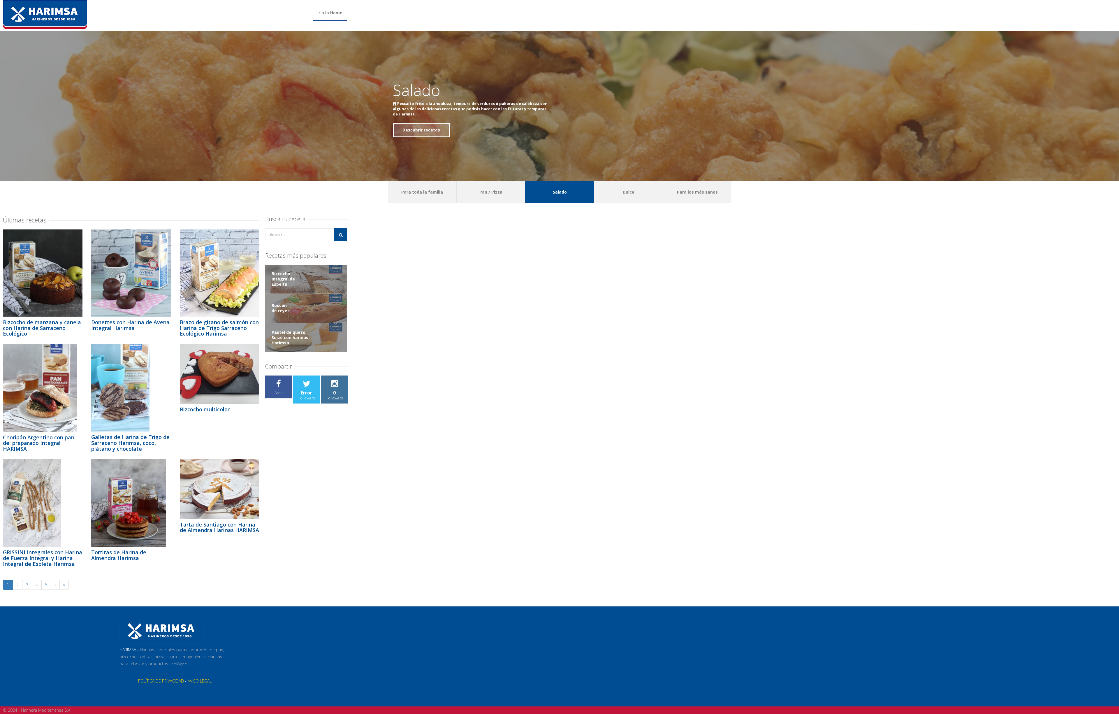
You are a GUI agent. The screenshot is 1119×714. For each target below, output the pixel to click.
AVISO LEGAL (200, 681)
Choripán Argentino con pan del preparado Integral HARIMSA (38, 443)
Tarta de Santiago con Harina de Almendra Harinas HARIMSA (219, 527)
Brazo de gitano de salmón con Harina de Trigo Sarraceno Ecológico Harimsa (219, 328)
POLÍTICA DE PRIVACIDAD (161, 681)
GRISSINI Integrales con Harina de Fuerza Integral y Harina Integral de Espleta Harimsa (42, 558)
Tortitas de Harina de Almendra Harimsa (118, 555)
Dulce (413, 92)
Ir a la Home (329, 12)
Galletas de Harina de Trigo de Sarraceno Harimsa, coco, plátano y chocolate (130, 443)
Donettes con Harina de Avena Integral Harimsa (130, 325)
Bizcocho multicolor (205, 409)
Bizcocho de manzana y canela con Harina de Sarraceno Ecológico (42, 328)
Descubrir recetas (421, 127)
